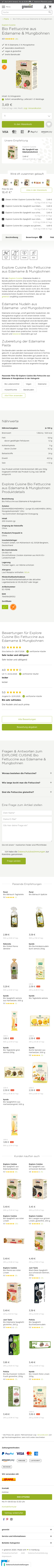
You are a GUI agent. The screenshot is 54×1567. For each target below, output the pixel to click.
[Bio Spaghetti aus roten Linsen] (38, 182)
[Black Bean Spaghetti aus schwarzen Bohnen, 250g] (40, 1293)
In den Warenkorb (23, 124)
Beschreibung (12, 237)
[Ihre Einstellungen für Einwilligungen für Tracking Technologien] (16, 1564)
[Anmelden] (45, 7)
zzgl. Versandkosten (32, 108)
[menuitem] (45, 7)
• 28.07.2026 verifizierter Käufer (24, 651)
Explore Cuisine (8, 25)
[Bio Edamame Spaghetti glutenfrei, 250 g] (14, 1345)
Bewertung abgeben (27, 727)
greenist (5, 297)
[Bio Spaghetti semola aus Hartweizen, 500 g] (14, 1021)
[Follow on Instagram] (11, 1519)
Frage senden (14, 861)
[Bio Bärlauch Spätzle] (40, 917)
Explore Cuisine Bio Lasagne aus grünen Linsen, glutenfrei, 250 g (24, 226)
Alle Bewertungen (27, 719)
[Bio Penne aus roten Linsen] (14, 1293)
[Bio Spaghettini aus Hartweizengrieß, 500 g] (14, 1125)
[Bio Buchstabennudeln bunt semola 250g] (40, 969)
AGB (23, 1553)
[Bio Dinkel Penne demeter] (14, 969)
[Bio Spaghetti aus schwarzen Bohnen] (27, 182)
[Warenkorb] (50, 7)
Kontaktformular (9, 1507)
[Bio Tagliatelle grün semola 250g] (14, 1073)
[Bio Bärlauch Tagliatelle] (14, 917)
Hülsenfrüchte (11, 390)
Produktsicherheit (10, 1553)
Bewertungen (33, 237)
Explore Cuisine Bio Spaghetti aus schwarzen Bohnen (24, 213)
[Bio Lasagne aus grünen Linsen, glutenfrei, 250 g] (48, 182)
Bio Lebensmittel (12, 384)
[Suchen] (49, 12)
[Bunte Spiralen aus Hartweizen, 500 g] (40, 1073)
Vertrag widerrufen (14, 1513)
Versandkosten (42, 1435)
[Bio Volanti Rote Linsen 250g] (40, 1397)
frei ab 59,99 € (24, 2)
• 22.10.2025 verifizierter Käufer (22, 696)
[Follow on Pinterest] (7, 1519)
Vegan (28, 384)
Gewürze (16, 334)
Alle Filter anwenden (14, 396)
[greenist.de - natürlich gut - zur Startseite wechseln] (28, 6)
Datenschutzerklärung (38, 1553)
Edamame (42, 384)
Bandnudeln (28, 390)
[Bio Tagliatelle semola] (40, 1021)
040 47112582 (27, 1497)
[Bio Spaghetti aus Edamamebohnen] (16, 182)
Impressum (6, 1556)
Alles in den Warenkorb (36, 190)
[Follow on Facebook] (4, 1519)
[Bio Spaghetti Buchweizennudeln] (40, 1345)
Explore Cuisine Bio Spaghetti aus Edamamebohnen (24, 206)
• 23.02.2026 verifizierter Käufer (20, 674)
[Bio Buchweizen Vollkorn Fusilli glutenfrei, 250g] (14, 1397)
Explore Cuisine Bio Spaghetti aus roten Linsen (24, 219)
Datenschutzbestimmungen (31, 851)
